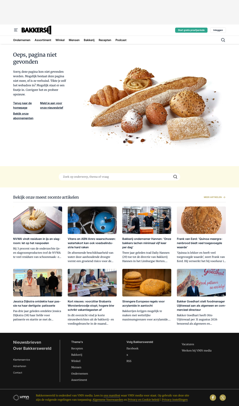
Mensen (76, 367)
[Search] (175, 176)
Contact (17, 372)
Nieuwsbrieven (27, 342)
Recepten (77, 348)
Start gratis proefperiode (191, 30)
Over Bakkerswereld (32, 348)
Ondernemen (79, 373)
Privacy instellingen (175, 399)
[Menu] (16, 30)
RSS (128, 361)
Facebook (132, 348)
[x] (223, 397)
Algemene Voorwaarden (108, 399)
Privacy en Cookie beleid (143, 399)
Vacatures (188, 344)
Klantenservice (21, 359)
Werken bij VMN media (197, 350)
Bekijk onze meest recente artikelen (46, 197)
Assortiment (79, 380)
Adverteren (19, 366)
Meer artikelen (213, 197)
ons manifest (112, 395)
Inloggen (218, 30)
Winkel (75, 361)
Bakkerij (76, 354)
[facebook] (213, 397)
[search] (223, 40)
